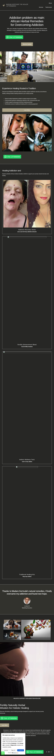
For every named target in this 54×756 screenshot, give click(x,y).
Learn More (27, 110)
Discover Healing (27, 44)
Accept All (20, 750)
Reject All (13, 750)
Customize (6, 750)
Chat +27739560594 (15, 37)
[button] (14, 66)
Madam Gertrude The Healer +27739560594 (17, 5)
